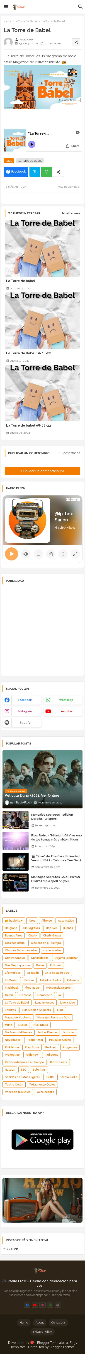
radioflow (32, 1054)
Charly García (52, 935)
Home (24, 1322)
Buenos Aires (13, 935)
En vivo (29, 980)
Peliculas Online (60, 1039)
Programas (70, 1047)
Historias (25, 995)
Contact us (58, 1322)
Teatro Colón (14, 1084)
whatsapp (66, 700)
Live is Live (67, 1002)
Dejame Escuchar (66, 957)
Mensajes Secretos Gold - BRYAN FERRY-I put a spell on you (55, 879)
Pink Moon (12, 1047)
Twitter (34, 172)
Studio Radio (68, 1077)
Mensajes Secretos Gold (53, 1017)
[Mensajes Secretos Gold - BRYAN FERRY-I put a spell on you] (15, 882)
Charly (32, 935)
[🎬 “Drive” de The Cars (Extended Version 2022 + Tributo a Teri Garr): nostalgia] (15, 862)
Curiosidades (40, 957)
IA (59, 995)
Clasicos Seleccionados (21, 950)
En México (11, 980)
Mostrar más (71, 213)
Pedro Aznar (35, 1039)
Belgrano (11, 928)
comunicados (52, 950)
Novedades (13, 1039)
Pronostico (12, 1054)
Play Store (32, 1047)
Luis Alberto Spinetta (36, 1010)
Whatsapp (46, 172)
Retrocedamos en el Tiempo (24, 1062)
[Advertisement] (42, 630)
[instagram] (42, 1305)
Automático (66, 920)
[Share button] (58, 172)
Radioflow (51, 1054)
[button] (80, 6)
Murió (8, 1025)
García (9, 995)
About (40, 1322)
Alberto (46, 920)
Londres (10, 1010)
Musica (22, 1025)
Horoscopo (44, 995)
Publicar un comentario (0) (42, 471)
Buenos (68, 928)
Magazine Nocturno (18, 1017)
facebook (25, 700)
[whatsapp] (50, 1305)
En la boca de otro (57, 972)
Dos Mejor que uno (17, 965)
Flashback (12, 987)
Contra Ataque (15, 957)
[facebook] (27, 1305)
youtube (66, 711)
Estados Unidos (50, 980)
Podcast (51, 1047)
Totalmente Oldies (42, 1084)
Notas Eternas (47, 1032)
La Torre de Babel (26, 21)
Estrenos (73, 980)
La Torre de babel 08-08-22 (28, 425)
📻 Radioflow (14, 920)
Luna (60, 1010)
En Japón (33, 972)
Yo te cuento (45, 1092)
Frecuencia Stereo (58, 987)
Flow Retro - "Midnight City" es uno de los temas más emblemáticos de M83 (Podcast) (56, 839)
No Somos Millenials (18, 1032)
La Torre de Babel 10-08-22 (28, 353)
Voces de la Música (17, 1092)
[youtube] (35, 1305)
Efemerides (13, 972)
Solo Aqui (39, 1069)
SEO (24, 1069)
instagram (25, 711)
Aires (32, 920)
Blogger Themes (62, 1347)
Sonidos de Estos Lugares (22, 1077)
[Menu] (6, 7)
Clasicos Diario (15, 943)
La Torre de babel (20, 281)
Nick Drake (41, 1025)
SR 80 (50, 1077)
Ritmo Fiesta (58, 1062)
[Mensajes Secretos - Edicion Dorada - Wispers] (15, 820)
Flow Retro (32, 987)
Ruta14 (10, 1069)
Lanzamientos (44, 1002)
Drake (40, 965)
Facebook (18, 171)
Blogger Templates (51, 1343)
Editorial (55, 965)
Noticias (69, 1032)
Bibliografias (31, 928)
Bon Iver (51, 928)
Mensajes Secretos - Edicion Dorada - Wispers (52, 816)
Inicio (7, 21)
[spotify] (58, 1305)
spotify (25, 722)
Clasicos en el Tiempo (46, 943)
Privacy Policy (42, 1331)
